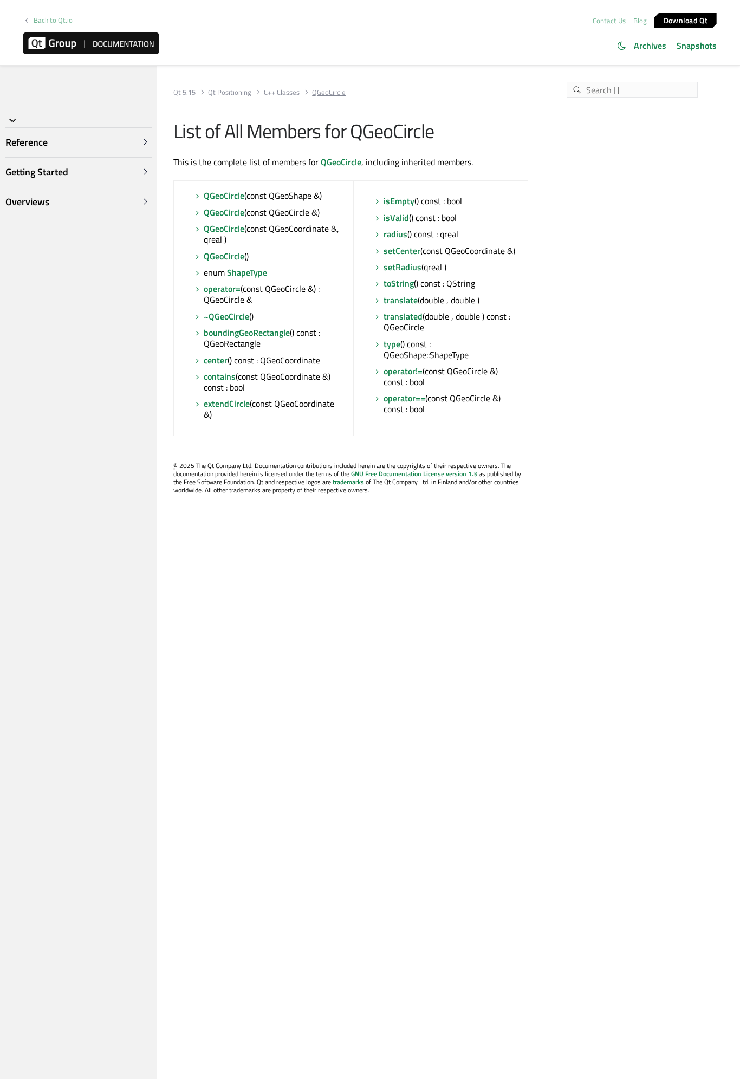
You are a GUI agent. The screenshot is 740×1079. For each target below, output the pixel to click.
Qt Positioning (229, 92)
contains (220, 376)
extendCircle (227, 403)
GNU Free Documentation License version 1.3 (414, 474)
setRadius (402, 267)
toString (399, 283)
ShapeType (247, 272)
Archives (650, 45)
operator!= (403, 371)
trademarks (348, 482)
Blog (640, 20)
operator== (404, 398)
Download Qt (685, 19)
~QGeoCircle (226, 316)
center (216, 360)
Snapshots (697, 45)
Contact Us (609, 20)
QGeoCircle (341, 161)
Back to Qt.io (53, 20)
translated (403, 316)
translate (401, 300)
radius (395, 233)
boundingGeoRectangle (247, 332)
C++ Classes (282, 92)
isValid (396, 217)
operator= (222, 288)
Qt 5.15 (184, 92)
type (392, 343)
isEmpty (399, 200)
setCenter (402, 250)
